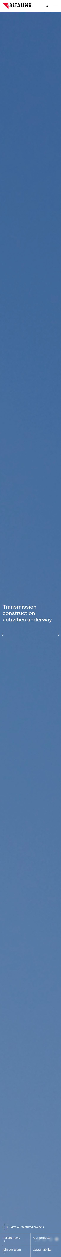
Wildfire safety (20, 1227)
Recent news (11, 1238)
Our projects (41, 1238)
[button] (2, 634)
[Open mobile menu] (55, 6)
